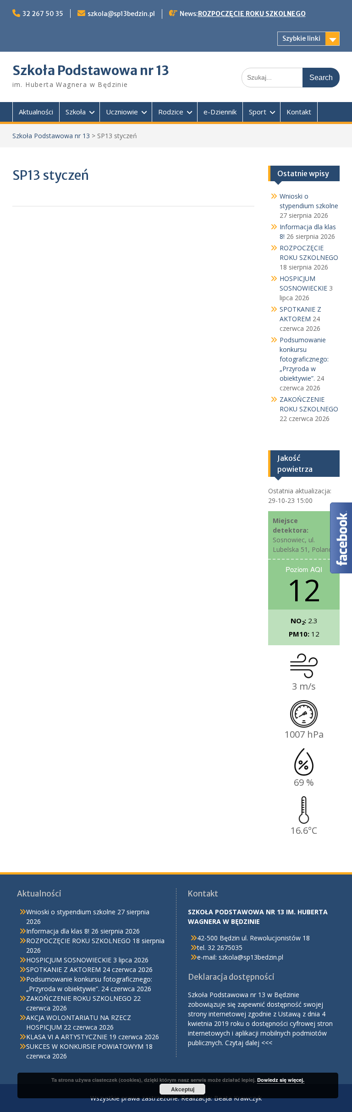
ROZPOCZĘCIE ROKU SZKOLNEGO (252, 14)
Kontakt (298, 111)
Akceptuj (182, 1089)
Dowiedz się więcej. (280, 1079)
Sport (257, 111)
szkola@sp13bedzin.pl (121, 14)
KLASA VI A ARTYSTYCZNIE (66, 1036)
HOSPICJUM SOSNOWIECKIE (68, 959)
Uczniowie (122, 111)
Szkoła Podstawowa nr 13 (90, 70)
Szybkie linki (301, 38)
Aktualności (36, 111)
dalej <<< (258, 1042)
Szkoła (76, 111)
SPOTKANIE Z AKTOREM (63, 969)
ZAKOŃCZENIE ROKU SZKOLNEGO (79, 998)
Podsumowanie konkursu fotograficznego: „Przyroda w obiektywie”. (304, 359)
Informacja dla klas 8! (57, 931)
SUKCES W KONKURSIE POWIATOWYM (84, 1046)
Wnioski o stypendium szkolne (71, 911)
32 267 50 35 (42, 14)
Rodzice (170, 111)
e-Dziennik (220, 111)
